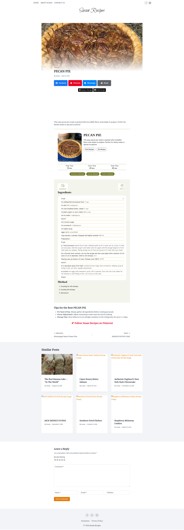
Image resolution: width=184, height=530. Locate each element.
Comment (59, 467)
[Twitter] (92, 515)
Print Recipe (100, 90)
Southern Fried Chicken (91, 420)
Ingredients (62, 189)
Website (110, 493)
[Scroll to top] (179, 527)
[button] (123, 199)
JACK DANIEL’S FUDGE (55, 420)
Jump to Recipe (86, 90)
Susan (58, 76)
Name (58, 493)
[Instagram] (97, 515)
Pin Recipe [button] (101, 149)
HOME (36, 3)
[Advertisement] (92, 106)
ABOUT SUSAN (46, 3)
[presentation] (57, 364)
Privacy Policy (97, 521)
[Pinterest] (150, 2)
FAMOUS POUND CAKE (121, 335)
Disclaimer (85, 521)
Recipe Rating (59, 457)
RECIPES (56, 67)
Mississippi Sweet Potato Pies (65, 335)
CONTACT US (59, 3)
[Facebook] (146, 2)
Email (84, 493)
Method (122, 189)
